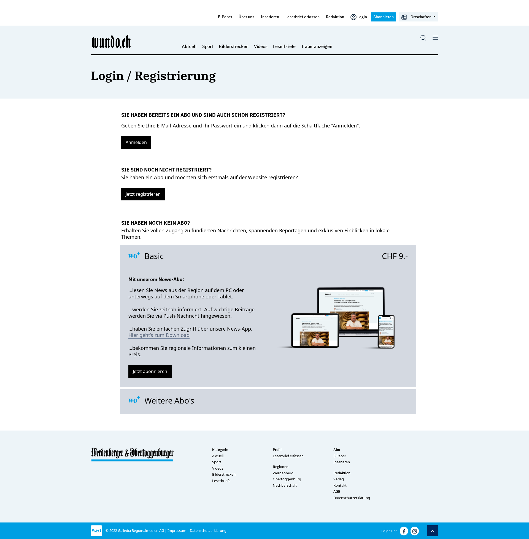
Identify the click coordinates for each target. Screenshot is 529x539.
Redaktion (335, 16)
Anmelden (136, 142)
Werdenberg (283, 472)
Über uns (246, 16)
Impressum (177, 530)
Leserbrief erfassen (302, 16)
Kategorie (220, 449)
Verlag (338, 479)
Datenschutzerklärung (351, 497)
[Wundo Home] (111, 41)
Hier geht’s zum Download (159, 335)
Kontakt (340, 485)
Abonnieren (383, 16)
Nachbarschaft (285, 485)
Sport (207, 46)
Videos (261, 46)
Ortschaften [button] (421, 16)
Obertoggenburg (287, 479)
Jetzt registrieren (143, 194)
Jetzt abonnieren (150, 371)
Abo (336, 449)
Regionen (280, 466)
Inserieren (270, 16)
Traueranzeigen (316, 46)
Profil (277, 449)
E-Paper (225, 16)
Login (362, 16)
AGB (336, 491)
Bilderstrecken (234, 46)
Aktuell (189, 46)
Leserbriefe (284, 46)
